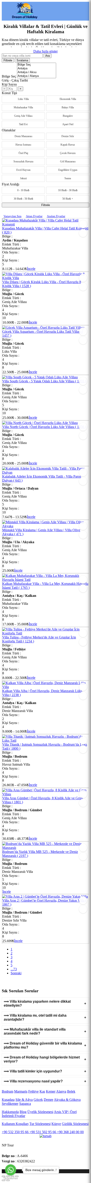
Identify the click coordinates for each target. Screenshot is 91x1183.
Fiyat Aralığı (10, 184)
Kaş (42, 1091)
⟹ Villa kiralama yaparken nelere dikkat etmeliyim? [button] (37, 1003)
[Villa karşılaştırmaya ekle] (83, 233)
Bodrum (7, 1091)
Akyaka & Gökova (67, 1099)
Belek (71, 1091)
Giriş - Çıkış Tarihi (15, 80)
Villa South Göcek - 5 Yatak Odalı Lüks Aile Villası (44, 381)
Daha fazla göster (45, 51)
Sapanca (25, 1103)
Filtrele (8, 60)
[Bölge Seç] (36, 65)
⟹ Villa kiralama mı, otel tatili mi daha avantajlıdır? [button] (35, 1017)
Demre (48, 1099)
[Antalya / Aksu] (36, 72)
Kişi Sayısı (9, 84)
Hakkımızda (10, 1112)
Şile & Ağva (24, 1099)
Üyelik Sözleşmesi (40, 1112)
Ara (47, 55)
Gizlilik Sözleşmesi (75, 1124)
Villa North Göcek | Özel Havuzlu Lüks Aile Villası (44, 427)
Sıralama (22, 60)
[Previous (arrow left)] (3, 1180)
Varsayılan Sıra (12, 216)
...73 (14, 969)
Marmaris (20, 1091)
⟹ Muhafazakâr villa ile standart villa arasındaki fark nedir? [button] (35, 1031)
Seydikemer (10, 1103)
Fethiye (33, 1091)
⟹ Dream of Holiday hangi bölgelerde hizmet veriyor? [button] (42, 1059)
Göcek (38, 1099)
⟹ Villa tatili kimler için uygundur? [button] (33, 1071)
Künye (56, 1124)
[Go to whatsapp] (10, 1169)
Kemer (50, 1091)
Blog (23, 1112)
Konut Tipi (9, 93)
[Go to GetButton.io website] (11, 1178)
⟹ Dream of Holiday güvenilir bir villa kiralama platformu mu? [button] (43, 1045)
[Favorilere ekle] (83, 224)
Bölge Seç (9, 76)
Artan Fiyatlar (34, 216)
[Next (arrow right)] (8, 1180)
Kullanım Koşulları (15, 1124)
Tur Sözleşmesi (40, 1124)
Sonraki (16, 973)
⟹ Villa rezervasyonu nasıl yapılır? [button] (33, 1081)
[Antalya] (36, 68)
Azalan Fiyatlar (56, 216)
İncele (31, 268)
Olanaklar (8, 130)
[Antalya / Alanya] (36, 76)
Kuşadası (8, 1099)
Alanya (61, 1091)
